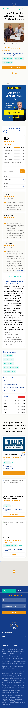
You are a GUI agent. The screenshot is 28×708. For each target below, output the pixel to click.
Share (15, 73)
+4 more (20, 546)
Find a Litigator (7, 632)
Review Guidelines (6, 704)
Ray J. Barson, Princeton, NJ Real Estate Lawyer (13, 497)
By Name (21, 591)
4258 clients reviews (9, 459)
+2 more (14, 506)
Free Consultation (14, 118)
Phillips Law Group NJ (11, 454)
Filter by (5, 183)
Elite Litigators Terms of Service (11, 698)
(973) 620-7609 (9, 469)
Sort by (5, 176)
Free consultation (14, 473)
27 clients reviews (8, 542)
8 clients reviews (8, 502)
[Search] (22, 171)
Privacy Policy (20, 699)
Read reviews (14, 515)
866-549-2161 (16, 112)
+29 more (14, 463)
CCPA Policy (12, 701)
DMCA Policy (5, 701)
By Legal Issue (8, 591)
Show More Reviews (15, 276)
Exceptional (7, 457)
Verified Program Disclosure (15, 702)
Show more (20, 270)
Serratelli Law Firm (10, 538)
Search (14, 612)
